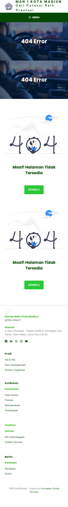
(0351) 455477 (13, 320)
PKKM (8, 473)
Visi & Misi (10, 359)
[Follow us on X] (16, 341)
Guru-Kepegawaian (15, 365)
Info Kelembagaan (15, 437)
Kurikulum (11, 383)
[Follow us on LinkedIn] (11, 341)
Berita (8, 456)
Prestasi (9, 400)
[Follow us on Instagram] (21, 341)
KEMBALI (34, 190)
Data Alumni (11, 395)
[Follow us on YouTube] (26, 341)
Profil (8, 353)
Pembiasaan (11, 410)
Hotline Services (13, 442)
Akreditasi (10, 468)
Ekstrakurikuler (12, 405)
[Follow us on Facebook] (6, 341)
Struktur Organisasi (15, 370)
